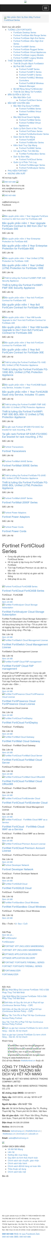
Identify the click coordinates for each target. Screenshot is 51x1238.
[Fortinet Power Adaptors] (14, 512)
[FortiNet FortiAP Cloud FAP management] (21, 661)
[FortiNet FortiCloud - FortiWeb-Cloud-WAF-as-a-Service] (25, 820)
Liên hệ (11, 1152)
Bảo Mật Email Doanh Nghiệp (26, 117)
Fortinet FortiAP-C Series (30, 72)
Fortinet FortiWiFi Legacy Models (28, 57)
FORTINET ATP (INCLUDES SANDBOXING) (22, 950)
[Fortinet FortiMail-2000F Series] (17, 497)
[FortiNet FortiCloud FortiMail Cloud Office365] (23, 776)
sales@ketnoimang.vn (18, 1137)
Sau (19, 923)
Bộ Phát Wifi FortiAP (22, 66)
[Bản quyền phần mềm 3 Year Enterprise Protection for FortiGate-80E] (25, 239)
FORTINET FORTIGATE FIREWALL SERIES (22, 966)
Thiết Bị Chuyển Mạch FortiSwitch (28, 63)
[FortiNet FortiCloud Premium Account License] (23, 843)
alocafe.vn (33, 1133)
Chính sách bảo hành (17, 1163)
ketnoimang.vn (17, 1130)
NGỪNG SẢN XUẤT (17, 173)
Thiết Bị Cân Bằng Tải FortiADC (27, 91)
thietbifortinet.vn (28, 1060)
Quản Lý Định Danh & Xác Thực (27, 128)
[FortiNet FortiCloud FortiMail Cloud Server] (22, 755)
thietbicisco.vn (9, 1133)
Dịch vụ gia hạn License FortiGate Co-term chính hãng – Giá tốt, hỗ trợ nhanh (24, 1035)
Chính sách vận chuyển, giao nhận (23, 1160)
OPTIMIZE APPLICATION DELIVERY (18, 958)
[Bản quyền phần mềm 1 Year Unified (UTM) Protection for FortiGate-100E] (25, 259)
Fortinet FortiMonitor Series (31, 142)
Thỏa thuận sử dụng (17, 1168)
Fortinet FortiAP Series (29, 69)
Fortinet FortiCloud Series (30, 159)
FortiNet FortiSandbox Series (32, 153)
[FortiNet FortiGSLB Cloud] (14, 883)
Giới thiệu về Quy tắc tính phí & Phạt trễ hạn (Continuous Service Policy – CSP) (22, 1010)
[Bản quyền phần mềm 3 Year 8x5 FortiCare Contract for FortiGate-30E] (25, 343)
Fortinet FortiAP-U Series (30, 74)
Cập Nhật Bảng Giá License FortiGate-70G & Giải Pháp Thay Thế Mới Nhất (24, 997)
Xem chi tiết (7, 601)
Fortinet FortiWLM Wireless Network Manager (31, 84)
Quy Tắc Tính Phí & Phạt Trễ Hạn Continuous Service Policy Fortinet (22, 1022)
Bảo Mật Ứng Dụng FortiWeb (26, 105)
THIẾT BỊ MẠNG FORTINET (20, 60)
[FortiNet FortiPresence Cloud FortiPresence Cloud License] (25, 695)
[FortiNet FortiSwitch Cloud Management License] (25, 639)
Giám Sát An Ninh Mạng (24, 136)
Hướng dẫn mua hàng (17, 1154)
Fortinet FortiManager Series (32, 165)
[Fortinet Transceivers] (12, 446)
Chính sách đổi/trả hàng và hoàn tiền (24, 1166)
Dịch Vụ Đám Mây (21, 156)
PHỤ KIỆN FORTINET (18, 170)
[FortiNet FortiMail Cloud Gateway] (18, 736)
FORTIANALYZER (10, 974)
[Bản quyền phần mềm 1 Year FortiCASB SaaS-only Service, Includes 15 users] (25, 385)
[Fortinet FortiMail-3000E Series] (17, 461)
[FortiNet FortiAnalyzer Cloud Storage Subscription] (25, 605)
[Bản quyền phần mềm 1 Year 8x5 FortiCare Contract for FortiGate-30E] (25, 298)
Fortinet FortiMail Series (30, 119)
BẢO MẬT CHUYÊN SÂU (19, 103)
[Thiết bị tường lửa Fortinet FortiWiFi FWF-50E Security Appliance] (25, 279)
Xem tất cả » (7, 934)
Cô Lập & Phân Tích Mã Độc (26, 150)
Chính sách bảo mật (17, 1171)
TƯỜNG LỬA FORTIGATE (20, 29)
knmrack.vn (22, 1133)
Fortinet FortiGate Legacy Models (28, 55)
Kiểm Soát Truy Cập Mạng (25, 145)
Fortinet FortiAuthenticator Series (34, 134)
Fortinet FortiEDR (27, 139)
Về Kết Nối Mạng (15, 1149)
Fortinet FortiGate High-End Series (29, 38)
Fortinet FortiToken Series (30, 131)
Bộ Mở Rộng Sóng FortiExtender (28, 88)
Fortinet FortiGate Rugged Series (28, 49)
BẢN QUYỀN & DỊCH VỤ (19, 94)
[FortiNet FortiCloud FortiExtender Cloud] (21, 798)
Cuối (24, 923)
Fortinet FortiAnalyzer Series (32, 167)
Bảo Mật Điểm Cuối (22, 97)
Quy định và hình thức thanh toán (23, 1157)
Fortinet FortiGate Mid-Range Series (29, 35)
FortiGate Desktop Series (24, 32)
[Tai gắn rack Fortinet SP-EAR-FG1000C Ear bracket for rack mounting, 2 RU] (25, 428)
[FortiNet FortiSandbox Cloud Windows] (20, 902)
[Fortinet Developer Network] (15, 864)
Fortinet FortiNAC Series (30, 148)
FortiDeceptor (8, 941)
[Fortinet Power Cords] (13, 526)
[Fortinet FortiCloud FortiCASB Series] (19, 586)
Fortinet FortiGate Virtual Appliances (29, 52)
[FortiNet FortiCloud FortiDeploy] (17, 717)
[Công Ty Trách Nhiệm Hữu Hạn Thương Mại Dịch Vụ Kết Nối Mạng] (25, 1)
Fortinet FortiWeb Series (30, 108)
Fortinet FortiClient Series (30, 100)
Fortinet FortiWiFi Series (24, 46)
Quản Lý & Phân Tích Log (25, 162)
